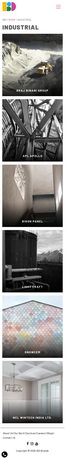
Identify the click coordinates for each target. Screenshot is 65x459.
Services (30, 433)
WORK (11, 19)
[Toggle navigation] (58, 6)
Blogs (50, 433)
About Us (8, 433)
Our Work (19, 433)
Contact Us (9, 437)
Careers (41, 433)
